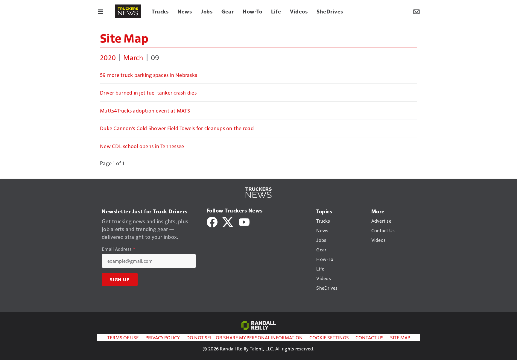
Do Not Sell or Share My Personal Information (244, 337)
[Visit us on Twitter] (228, 221)
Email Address (118, 249)
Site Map (124, 37)
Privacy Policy (162, 337)
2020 (108, 57)
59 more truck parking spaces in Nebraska (148, 75)
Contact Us (369, 337)
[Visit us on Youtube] (244, 221)
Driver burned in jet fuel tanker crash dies (148, 92)
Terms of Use (123, 337)
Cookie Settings (329, 337)
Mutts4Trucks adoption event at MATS (145, 110)
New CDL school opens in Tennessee (142, 146)
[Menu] (100, 11)
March (133, 57)
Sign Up (120, 279)
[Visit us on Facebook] (212, 221)
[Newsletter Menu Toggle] (416, 11)
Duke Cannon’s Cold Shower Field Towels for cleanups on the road (177, 128)
